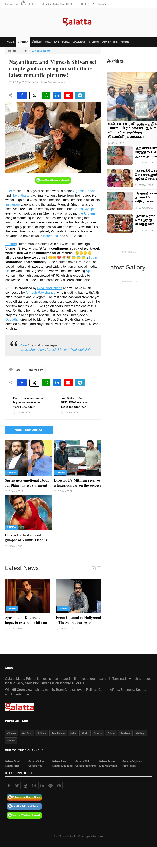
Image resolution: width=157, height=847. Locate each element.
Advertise (110, 41)
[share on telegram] (80, 95)
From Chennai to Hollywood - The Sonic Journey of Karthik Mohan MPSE (78, 622)
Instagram (12, 204)
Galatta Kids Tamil (62, 765)
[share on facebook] (22, 95)
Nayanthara (20, 195)
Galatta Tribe (12, 765)
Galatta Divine (107, 761)
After (8, 191)
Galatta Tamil (12, 761)
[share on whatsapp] (46, 95)
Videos (94, 41)
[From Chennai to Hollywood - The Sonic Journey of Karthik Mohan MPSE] (78, 596)
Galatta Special (57, 41)
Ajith (89, 271)
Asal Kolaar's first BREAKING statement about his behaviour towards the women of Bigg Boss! (75, 406)
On (7, 271)
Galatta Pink (82, 761)
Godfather (12, 319)
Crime (111, 733)
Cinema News (41, 50)
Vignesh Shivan (84, 191)
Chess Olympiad (85, 209)
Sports (98, 733)
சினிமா (36, 41)
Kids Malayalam (108, 765)
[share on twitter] (34, 95)
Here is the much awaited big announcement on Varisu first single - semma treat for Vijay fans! (28, 406)
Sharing (11, 244)
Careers (102, 4)
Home (11, 41)
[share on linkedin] (57, 95)
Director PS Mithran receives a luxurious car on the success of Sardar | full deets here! (77, 485)
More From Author (29, 430)
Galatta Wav (35, 765)
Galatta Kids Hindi (85, 765)
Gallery (79, 41)
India (73, 733)
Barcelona (50, 236)
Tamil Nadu (58, 733)
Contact (85, 4)
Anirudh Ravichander (41, 292)
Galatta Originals (132, 761)
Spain (92, 257)
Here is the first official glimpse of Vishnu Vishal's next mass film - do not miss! (27, 539)
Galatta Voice (36, 761)
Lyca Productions (49, 288)
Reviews (125, 733)
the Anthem (86, 213)
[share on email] (68, 95)
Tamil (23, 51)
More (125, 41)
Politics (41, 733)
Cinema (23, 41)
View (23, 345)
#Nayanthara (36, 369)
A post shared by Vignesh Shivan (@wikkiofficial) (55, 349)
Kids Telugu (129, 765)
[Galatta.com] (78, 20)
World (85, 733)
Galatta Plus (59, 761)
